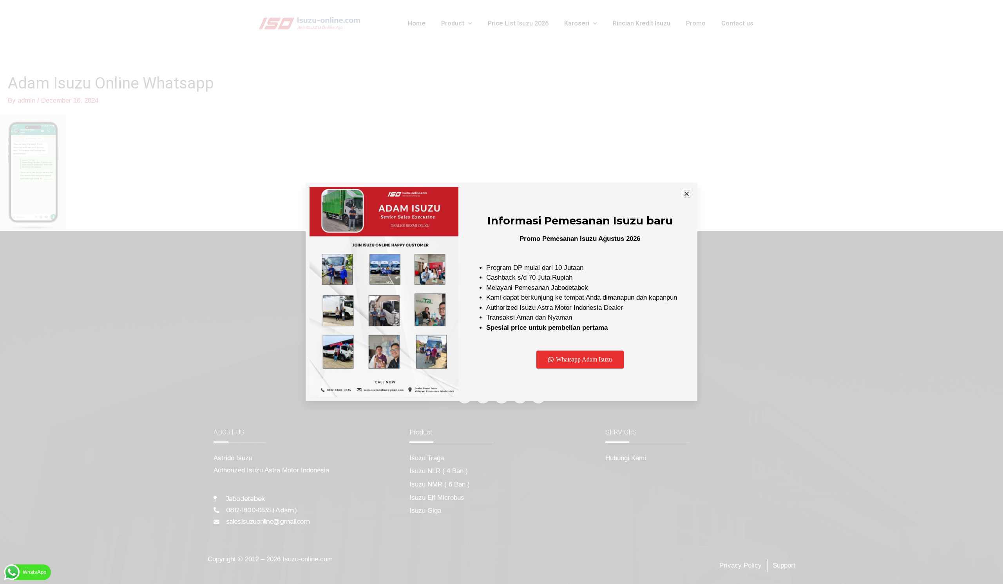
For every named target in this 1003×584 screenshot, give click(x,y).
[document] (501, 292)
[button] (687, 194)
